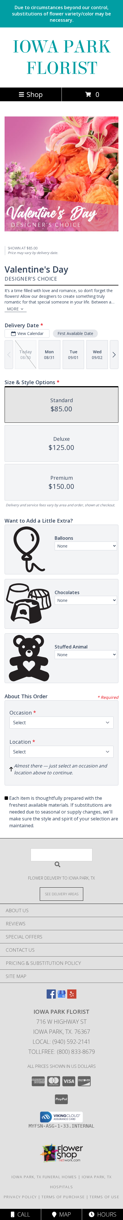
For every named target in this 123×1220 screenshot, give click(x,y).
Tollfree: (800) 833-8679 (61, 1052)
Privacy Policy (20, 1196)
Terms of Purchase (63, 1196)
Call (22, 1214)
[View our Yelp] (71, 996)
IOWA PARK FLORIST (61, 57)
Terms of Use (104, 1196)
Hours (105, 1214)
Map (63, 1214)
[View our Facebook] (51, 996)
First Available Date (75, 333)
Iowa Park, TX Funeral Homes (44, 1176)
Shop (35, 94)
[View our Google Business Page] (61, 996)
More (13, 309)
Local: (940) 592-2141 (61, 1042)
